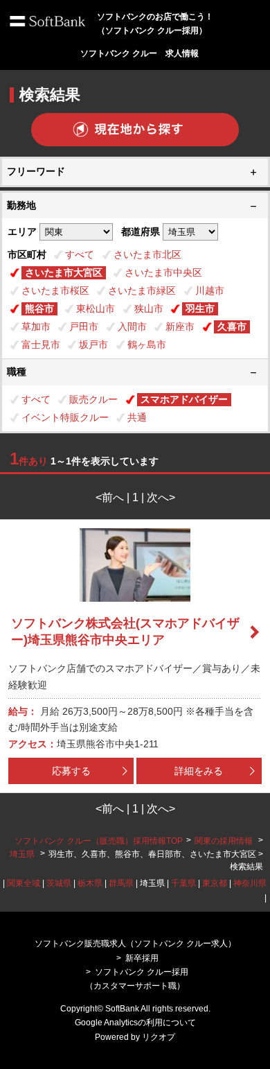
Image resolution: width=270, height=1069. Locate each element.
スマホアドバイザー (184, 399)
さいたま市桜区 (55, 290)
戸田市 (83, 326)
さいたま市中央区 (163, 272)
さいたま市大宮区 (63, 272)
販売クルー (93, 399)
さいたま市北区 (147, 254)
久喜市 (231, 326)
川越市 (209, 290)
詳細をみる (198, 770)
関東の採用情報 (225, 841)
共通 (137, 417)
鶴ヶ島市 (146, 344)
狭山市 (148, 308)
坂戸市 (93, 344)
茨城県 (58, 883)
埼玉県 (22, 854)
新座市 (180, 326)
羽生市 (200, 308)
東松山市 (95, 308)
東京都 (214, 883)
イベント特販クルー (65, 417)
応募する (71, 770)
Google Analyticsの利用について (135, 1022)
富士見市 (40, 344)
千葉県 (183, 883)
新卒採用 (142, 958)
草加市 (36, 326)
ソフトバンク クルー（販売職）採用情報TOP (99, 841)
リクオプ (158, 1037)
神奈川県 (250, 883)
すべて (79, 254)
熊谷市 (39, 308)
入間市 (132, 326)
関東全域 (23, 883)
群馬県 (121, 883)
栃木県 (90, 883)
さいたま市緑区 (142, 290)
